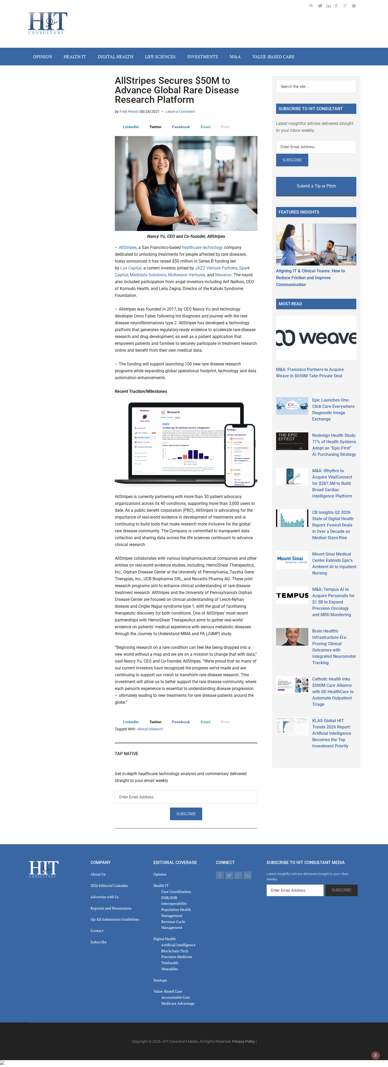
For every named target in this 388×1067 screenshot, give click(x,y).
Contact (97, 930)
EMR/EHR (169, 897)
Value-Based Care (167, 991)
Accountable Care (175, 997)
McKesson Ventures (186, 274)
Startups (160, 980)
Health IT (161, 885)
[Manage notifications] (375, 1055)
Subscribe (99, 941)
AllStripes (127, 247)
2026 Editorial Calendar (109, 885)
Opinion (160, 874)
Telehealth (169, 962)
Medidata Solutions (148, 274)
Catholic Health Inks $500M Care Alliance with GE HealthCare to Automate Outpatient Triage (333, 692)
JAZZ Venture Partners (216, 268)
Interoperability (174, 903)
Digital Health (164, 938)
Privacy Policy (243, 1041)
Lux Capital (130, 268)
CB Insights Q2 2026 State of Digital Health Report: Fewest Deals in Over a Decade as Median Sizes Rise (333, 525)
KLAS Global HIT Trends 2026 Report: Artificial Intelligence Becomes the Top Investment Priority (331, 733)
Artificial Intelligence (178, 944)
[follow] (322, 6)
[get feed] (314, 6)
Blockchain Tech (174, 950)
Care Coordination (176, 891)
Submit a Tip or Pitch (316, 186)
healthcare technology (203, 247)
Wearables (169, 968)
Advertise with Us (105, 896)
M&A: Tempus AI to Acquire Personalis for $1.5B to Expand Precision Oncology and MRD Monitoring (333, 602)
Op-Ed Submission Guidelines (115, 919)
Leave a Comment (180, 111)
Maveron (223, 274)
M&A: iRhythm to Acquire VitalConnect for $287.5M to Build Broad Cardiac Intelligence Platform (332, 483)
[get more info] (356, 6)
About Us (98, 874)
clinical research (150, 729)
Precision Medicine (176, 956)
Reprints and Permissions (111, 908)
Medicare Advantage (178, 1003)
